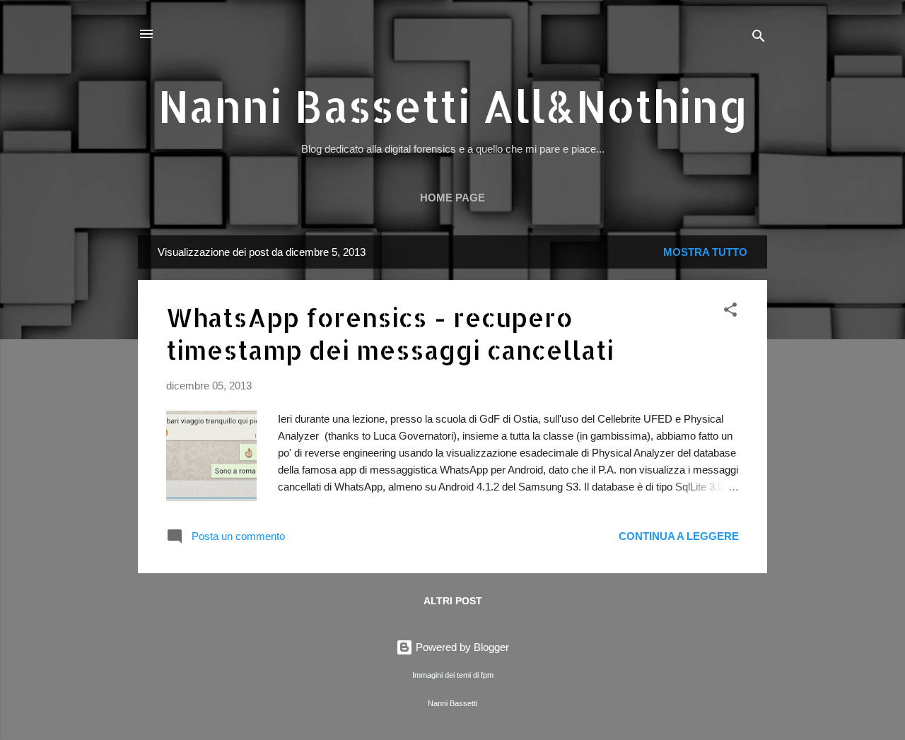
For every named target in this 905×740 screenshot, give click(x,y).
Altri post (453, 600)
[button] (730, 312)
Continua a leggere (679, 536)
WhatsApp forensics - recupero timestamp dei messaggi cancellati (390, 333)
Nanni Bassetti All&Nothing (453, 106)
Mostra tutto (705, 252)
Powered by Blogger (461, 647)
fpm (487, 675)
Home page (452, 198)
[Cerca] (758, 38)
